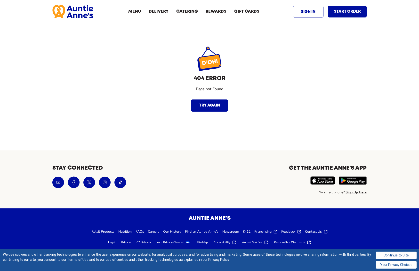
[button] (308, 11)
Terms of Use (78, 260)
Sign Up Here (356, 192)
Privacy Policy (218, 260)
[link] (73, 11)
